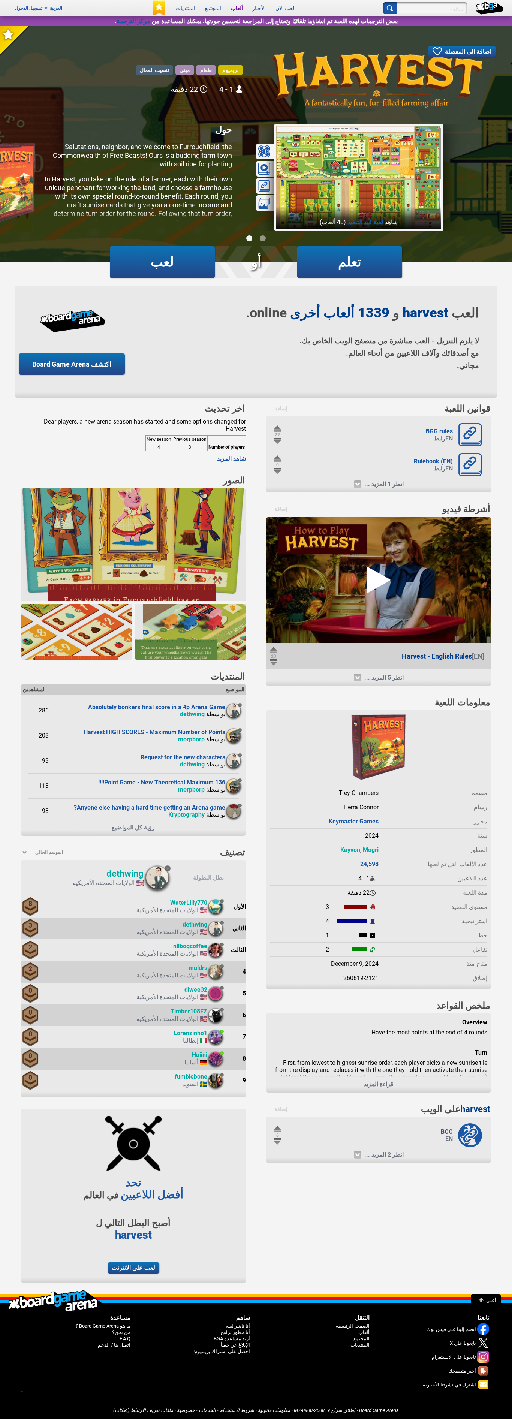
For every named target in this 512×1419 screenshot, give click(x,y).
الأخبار (259, 8)
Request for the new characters (183, 757)
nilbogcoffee (190, 946)
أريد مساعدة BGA (232, 1338)
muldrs (198, 967)
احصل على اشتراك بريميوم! (221, 1351)
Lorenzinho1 (190, 1033)
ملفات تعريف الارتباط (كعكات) (143, 1410)
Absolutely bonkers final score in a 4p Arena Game (156, 707)
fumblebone (191, 1076)
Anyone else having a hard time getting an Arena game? (149, 807)
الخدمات (207, 1410)
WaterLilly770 (188, 902)
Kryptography (186, 814)
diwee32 (195, 989)
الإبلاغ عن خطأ (235, 1345)
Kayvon (350, 849)
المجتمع (213, 8)
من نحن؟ (121, 1332)
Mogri (371, 849)
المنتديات (185, 8)
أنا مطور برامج (235, 1332)
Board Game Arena (379, 1410)
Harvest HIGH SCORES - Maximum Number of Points (154, 732)
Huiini (199, 1054)
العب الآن (285, 8)
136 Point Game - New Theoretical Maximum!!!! (161, 782)
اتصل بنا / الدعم (114, 1345)
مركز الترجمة (133, 21)
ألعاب (237, 8)
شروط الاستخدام (237, 1410)
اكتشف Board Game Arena (71, 364)
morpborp (191, 739)
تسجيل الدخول (28, 8)
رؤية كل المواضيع (133, 827)
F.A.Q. (124, 1338)
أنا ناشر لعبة (238, 1326)
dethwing (192, 714)
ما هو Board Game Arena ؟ (102, 1326)
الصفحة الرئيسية (353, 1326)
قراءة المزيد (379, 1084)
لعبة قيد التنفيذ (365, 222)
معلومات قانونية (274, 1410)
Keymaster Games (354, 821)
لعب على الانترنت (133, 1267)
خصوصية (186, 1410)
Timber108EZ (189, 1011)
